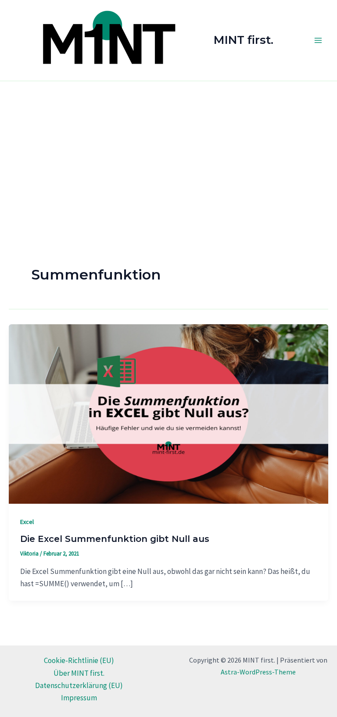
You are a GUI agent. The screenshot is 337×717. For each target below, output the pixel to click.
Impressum (79, 698)
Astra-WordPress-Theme (258, 671)
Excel (27, 522)
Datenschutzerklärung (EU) (79, 685)
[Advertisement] (168, 147)
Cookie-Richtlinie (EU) (79, 660)
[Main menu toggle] (318, 40)
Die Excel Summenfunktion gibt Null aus (114, 539)
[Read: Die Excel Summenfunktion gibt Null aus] (168, 413)
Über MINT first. (79, 673)
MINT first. (243, 40)
